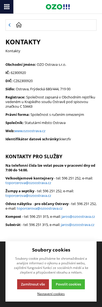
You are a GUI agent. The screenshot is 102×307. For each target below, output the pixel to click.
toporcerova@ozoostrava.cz (28, 182)
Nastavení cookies (51, 294)
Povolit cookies (68, 284)
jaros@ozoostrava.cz (78, 216)
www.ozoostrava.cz (29, 130)
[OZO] (58, 7)
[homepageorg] (54, 25)
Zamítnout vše (33, 284)
